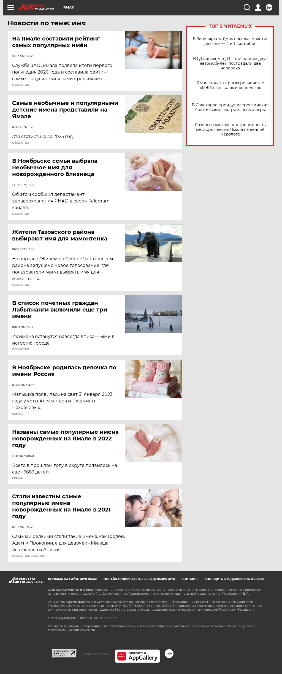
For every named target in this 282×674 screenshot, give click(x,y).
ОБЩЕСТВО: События (28, 556)
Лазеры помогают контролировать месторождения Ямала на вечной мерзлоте (230, 130)
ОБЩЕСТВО (20, 85)
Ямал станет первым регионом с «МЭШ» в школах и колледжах (230, 85)
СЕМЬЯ (17, 414)
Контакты (189, 579)
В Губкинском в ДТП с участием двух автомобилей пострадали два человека (230, 63)
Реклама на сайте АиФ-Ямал (72, 579)
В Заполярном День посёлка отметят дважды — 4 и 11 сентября (230, 41)
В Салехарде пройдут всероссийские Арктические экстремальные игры (230, 107)
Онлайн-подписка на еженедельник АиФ (139, 579)
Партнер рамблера (95, 653)
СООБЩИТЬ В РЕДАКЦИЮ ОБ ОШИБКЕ (235, 579)
